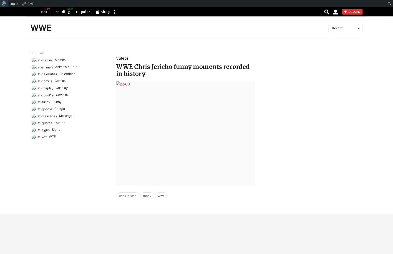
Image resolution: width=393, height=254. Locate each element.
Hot (44, 11)
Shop (105, 12)
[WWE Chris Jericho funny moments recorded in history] (185, 133)
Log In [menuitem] (14, 3)
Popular (83, 12)
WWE (161, 196)
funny (147, 196)
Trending (61, 11)
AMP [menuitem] (31, 3)
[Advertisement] (319, 83)
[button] (114, 11)
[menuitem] (4, 3)
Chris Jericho (127, 196)
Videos (122, 58)
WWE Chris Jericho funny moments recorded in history (183, 70)
